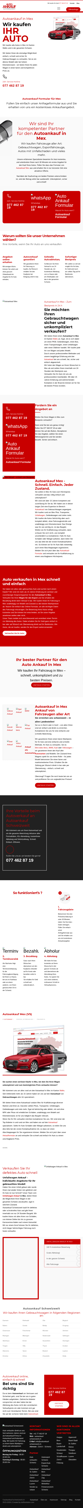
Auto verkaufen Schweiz (33, 1460)
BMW (51, 748)
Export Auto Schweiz (46, 1464)
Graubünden (61, 1450)
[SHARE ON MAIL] (19, 1151)
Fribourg (60, 1463)
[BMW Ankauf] (28, 716)
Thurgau (72, 1450)
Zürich (59, 1460)
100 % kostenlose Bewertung (58, 1247)
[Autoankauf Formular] (65, 201)
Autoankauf (48, 359)
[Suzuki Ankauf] (10, 732)
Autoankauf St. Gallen (34, 1470)
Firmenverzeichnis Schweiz (47, 1488)
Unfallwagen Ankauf (11, 1196)
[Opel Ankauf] (19, 716)
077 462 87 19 (63, 3)
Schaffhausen (62, 1456)
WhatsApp (35, 203)
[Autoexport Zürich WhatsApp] (41, 197)
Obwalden (72, 1460)
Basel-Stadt (73, 1440)
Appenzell (72, 1437)
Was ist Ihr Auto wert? (64, 210)
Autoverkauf (33, 1414)
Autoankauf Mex (22, 168)
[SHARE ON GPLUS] (11, 1151)
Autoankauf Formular (62, 216)
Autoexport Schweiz (46, 1458)
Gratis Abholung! (53, 1253)
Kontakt (72, 3)
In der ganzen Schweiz (55, 1259)
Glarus (71, 1447)
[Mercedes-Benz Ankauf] (19, 732)
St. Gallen (72, 1444)
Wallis (55, 339)
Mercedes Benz (41, 748)
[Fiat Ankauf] (28, 732)
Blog (78, 3)
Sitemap (63, 1500)
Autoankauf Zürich (34, 1476)
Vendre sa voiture (33, 1488)
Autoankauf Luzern (34, 1482)
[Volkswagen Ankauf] (10, 716)
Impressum (54, 1500)
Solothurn (72, 1453)
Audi (56, 748)
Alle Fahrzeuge (52, 1264)
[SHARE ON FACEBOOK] (8, 1151)
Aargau (59, 1437)
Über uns (44, 1500)
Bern (58, 1440)
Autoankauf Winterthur (46, 1482)
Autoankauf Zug (46, 1476)
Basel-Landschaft (61, 1445)
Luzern (71, 1456)
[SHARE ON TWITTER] (4, 1151)
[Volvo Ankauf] (19, 748)
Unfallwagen (40, 515)
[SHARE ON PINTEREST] (15, 1151)
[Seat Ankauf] (10, 748)
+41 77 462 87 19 (40, 1434)
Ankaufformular (9, 1136)
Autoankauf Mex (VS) (17, 1014)
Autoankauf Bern (46, 1470)
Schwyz (60, 1453)
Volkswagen (67, 748)
